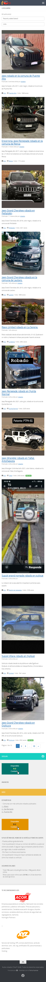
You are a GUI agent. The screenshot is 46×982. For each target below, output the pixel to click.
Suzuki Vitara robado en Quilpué (18, 656)
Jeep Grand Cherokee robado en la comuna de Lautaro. (19, 279)
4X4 (4, 93)
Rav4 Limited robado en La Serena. (20, 327)
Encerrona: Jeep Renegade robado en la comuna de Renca (22, 142)
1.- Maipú (5, 806)
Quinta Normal (13, 408)
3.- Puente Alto (7, 812)
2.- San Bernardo (7, 809)
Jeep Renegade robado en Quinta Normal (19, 393)
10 (34, 746)
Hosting (4, 951)
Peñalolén (12, 228)
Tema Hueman (33, 970)
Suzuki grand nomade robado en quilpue (22, 575)
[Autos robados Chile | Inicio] (7, 3)
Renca (11, 161)
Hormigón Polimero (8, 918)
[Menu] (43, 3)
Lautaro (11, 295)
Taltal (10, 475)
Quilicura (11, 740)
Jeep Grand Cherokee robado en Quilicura (18, 724)
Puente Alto (12, 93)
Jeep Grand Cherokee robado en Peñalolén (18, 212)
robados (23, 81)
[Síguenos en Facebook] (43, 756)
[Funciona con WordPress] (17, 970)
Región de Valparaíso (15, 590)
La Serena (12, 342)
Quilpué (11, 673)
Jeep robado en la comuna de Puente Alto (21, 77)
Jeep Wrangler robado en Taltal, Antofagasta (18, 460)
